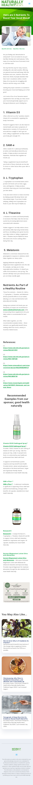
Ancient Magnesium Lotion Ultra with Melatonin (15, 554)
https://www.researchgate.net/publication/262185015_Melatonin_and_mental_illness (16, 385)
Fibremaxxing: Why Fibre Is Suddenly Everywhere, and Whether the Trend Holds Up (13, 679)
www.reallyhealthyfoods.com (13, 310)
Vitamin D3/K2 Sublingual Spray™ (15, 443)
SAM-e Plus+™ (8, 481)
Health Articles (7, 49)
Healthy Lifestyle (19, 49)
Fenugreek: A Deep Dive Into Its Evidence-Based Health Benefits (15, 718)
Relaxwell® (7, 531)
